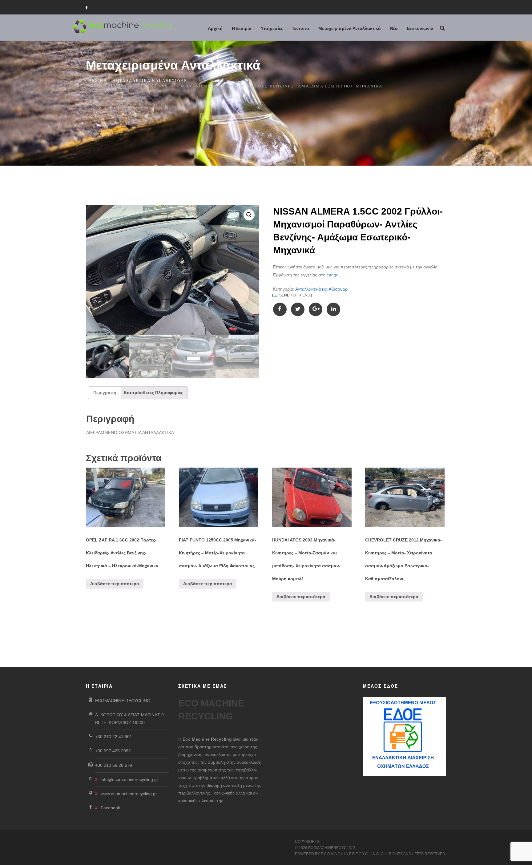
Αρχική (98, 80)
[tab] (105, 392)
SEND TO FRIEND (294, 295)
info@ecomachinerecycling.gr (129, 779)
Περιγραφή (104, 392)
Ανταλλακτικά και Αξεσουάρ (150, 80)
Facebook (110, 807)
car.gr (332, 274)
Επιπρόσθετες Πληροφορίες (153, 392)
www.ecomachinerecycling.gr (129, 793)
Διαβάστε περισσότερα (114, 583)
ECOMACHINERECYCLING (350, 854)
